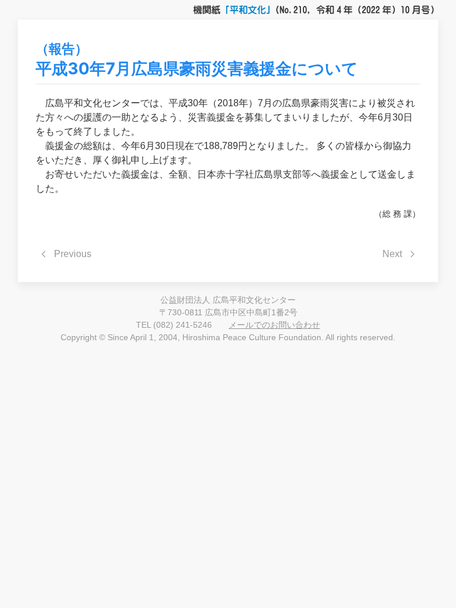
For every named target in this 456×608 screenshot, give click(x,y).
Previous (72, 254)
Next (392, 254)
